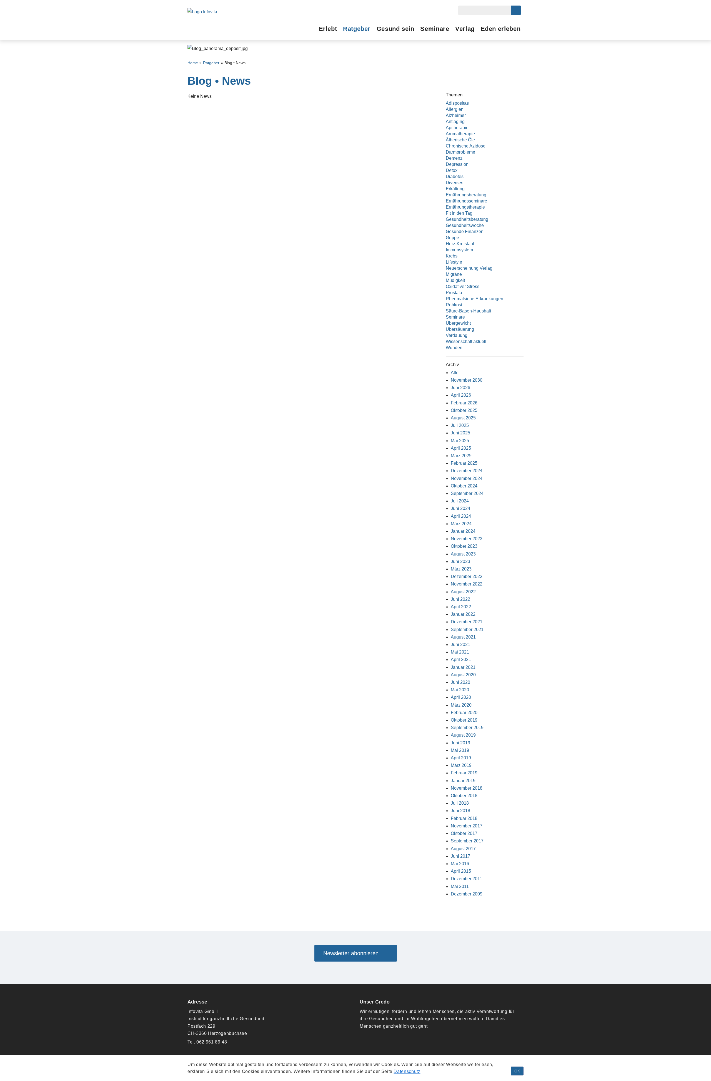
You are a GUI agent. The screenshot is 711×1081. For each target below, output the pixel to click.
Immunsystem (459, 249)
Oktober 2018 (464, 795)
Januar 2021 (463, 667)
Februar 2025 (464, 463)
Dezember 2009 (466, 894)
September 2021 (467, 629)
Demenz (454, 158)
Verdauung (456, 335)
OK (517, 1071)
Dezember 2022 (466, 576)
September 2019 (467, 727)
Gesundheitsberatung (467, 219)
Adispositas (457, 103)
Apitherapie (457, 127)
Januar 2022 (463, 614)
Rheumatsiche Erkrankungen (474, 298)
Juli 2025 (460, 425)
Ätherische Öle (460, 139)
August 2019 (463, 735)
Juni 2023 (460, 561)
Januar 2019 (463, 780)
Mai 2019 (460, 750)
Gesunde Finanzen (465, 231)
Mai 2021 (460, 652)
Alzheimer (456, 115)
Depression (457, 164)
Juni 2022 (460, 599)
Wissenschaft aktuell (466, 341)
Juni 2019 (460, 742)
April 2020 (461, 697)
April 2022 (461, 606)
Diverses (454, 182)
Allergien (455, 109)
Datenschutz (407, 1071)
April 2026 (461, 395)
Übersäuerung (460, 329)
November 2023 (466, 538)
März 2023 (461, 569)
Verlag (465, 28)
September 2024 (467, 493)
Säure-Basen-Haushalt (468, 311)
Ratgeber (356, 28)
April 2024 (461, 516)
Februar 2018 (464, 818)
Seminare (434, 28)
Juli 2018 (460, 803)
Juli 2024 (460, 501)
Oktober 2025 (464, 410)
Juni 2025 (460, 433)
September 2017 (467, 841)
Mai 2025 (460, 440)
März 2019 (461, 765)
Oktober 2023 (464, 546)
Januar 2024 (463, 531)
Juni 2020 (460, 682)
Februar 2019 (464, 772)
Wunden (454, 347)
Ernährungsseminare (466, 201)
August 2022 (463, 591)
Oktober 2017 (464, 833)
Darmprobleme (460, 152)
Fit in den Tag (459, 213)
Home (192, 63)
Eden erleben (501, 28)
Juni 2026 (460, 387)
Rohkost (454, 304)
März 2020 (461, 705)
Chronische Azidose (465, 146)
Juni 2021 (460, 644)
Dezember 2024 (466, 470)
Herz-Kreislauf (460, 243)
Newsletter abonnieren (353, 953)
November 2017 (466, 826)
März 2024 (461, 523)
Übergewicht (458, 323)
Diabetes (455, 176)
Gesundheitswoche (465, 225)
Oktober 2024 (464, 486)
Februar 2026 (464, 403)
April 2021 (461, 659)
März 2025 (461, 455)
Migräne (454, 274)
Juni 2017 (460, 856)
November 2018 (466, 788)
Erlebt (328, 28)
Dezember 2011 (466, 878)
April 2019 (461, 757)
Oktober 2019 (464, 720)
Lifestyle (454, 262)
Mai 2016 (460, 863)
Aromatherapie (460, 133)
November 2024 (466, 478)
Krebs (451, 256)
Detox (451, 170)
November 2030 (466, 380)
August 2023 (463, 554)
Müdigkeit (455, 280)
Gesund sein (395, 28)
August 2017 (463, 848)
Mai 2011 (460, 886)
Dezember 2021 (466, 621)
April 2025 (461, 448)
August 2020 (463, 674)
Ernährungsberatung (466, 194)
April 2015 (461, 871)
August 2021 (463, 637)
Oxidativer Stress (462, 286)
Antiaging (455, 121)
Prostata (454, 292)
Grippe (452, 237)
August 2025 (463, 418)
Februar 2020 (464, 712)
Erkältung (455, 188)
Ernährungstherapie (465, 207)
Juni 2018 (460, 810)
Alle (455, 372)
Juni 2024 (460, 508)
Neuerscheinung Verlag (469, 268)
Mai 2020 (460, 689)
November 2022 (466, 584)
